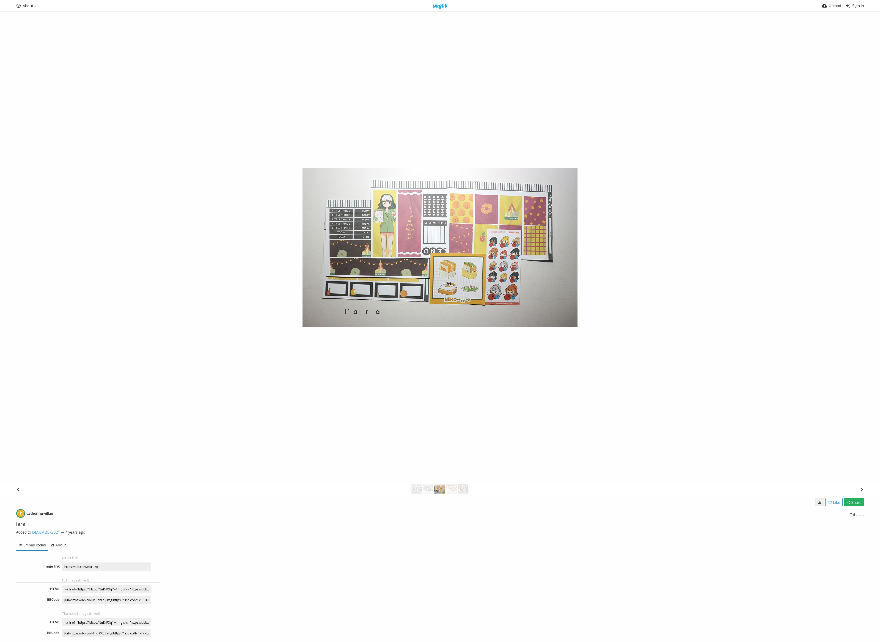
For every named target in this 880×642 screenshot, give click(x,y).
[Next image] (861, 489)
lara (20, 523)
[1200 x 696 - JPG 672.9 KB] (819, 502)
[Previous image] (18, 489)
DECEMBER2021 (46, 532)
